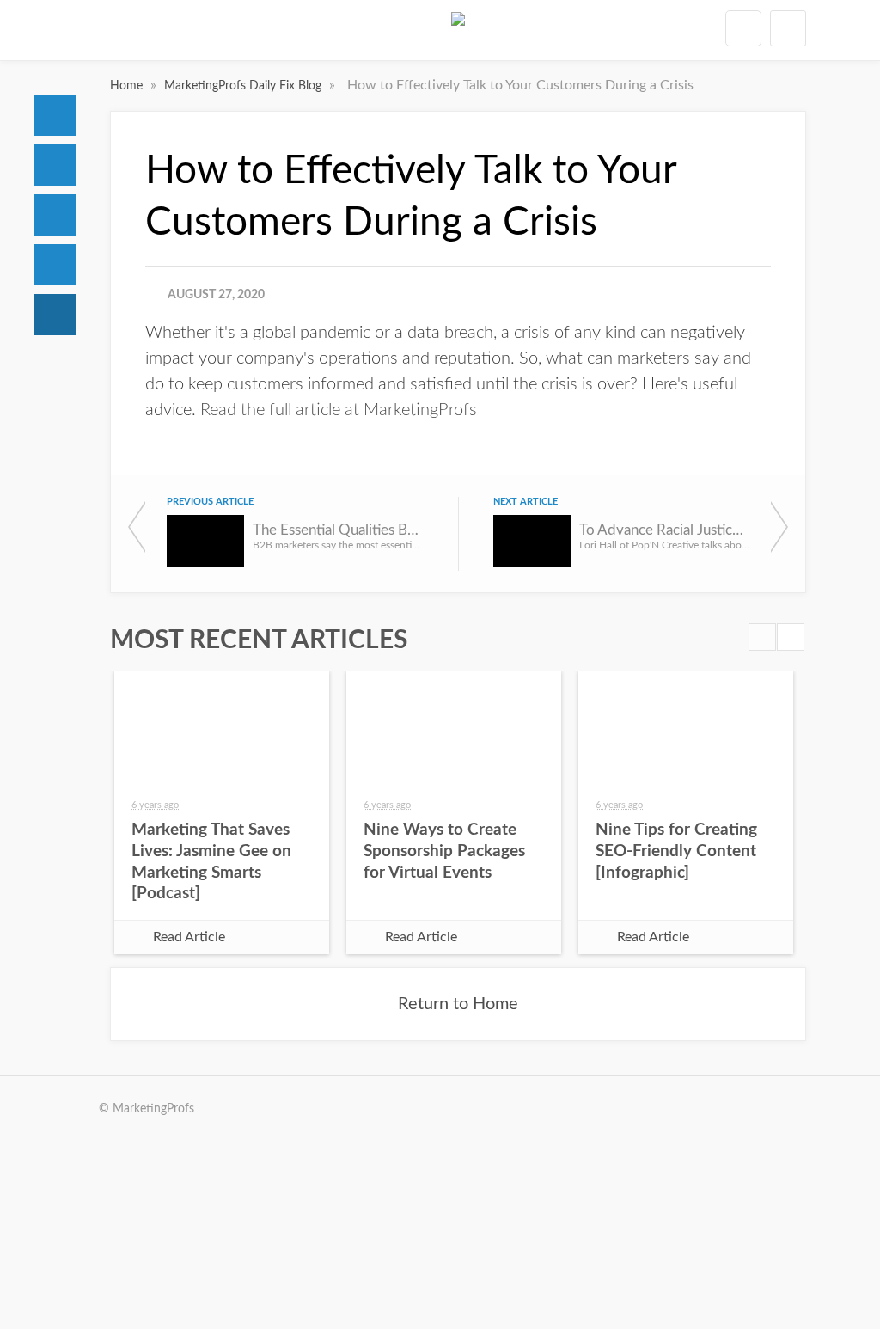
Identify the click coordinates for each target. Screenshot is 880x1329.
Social (55, 215)
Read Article (189, 937)
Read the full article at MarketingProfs (338, 410)
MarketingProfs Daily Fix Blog (244, 86)
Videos (55, 264)
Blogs (55, 314)
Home (55, 115)
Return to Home (458, 1004)
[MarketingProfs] (458, 33)
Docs (55, 165)
